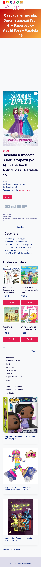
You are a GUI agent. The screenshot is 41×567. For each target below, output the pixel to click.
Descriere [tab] (20, 227)
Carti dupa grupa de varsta (20, 218)
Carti (6, 151)
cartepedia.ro (24, 190)
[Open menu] (36, 4)
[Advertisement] (20, 66)
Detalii (7, 197)
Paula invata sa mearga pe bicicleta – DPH (29, 290)
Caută (5, 347)
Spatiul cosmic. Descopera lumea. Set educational (10, 290)
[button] (36, 93)
